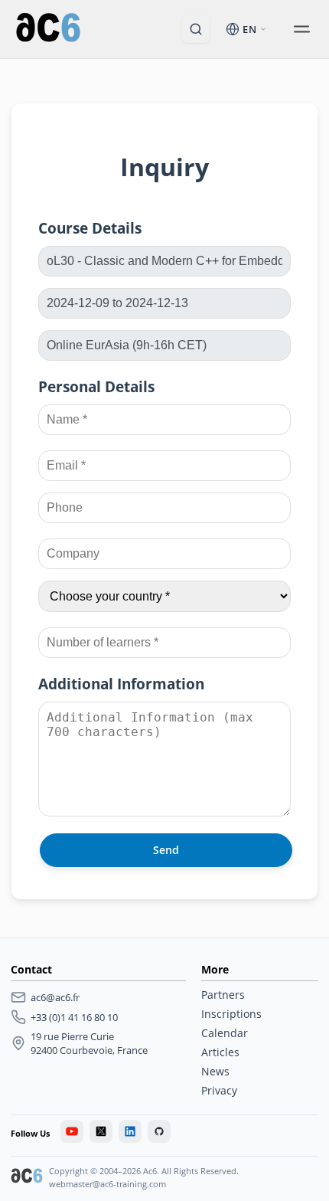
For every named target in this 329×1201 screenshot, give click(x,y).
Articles (220, 1052)
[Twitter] (101, 1131)
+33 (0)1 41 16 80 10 (74, 1017)
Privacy (219, 1090)
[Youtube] (71, 1131)
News (215, 1071)
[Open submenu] (301, 29)
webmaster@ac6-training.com (107, 1184)
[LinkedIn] (130, 1131)
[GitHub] (159, 1131)
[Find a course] (196, 29)
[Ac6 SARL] (27, 1177)
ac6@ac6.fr (55, 997)
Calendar (224, 1033)
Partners (223, 994)
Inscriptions (231, 1013)
